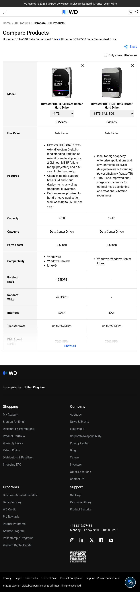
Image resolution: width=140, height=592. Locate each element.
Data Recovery (12, 502)
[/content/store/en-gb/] (70, 11)
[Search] (137, 11)
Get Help (75, 495)
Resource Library (81, 502)
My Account (10, 414)
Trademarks (31, 578)
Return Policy (11, 450)
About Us (76, 414)
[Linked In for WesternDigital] (81, 540)
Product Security (80, 509)
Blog (73, 450)
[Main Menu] (5, 11)
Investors (76, 464)
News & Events (79, 421)
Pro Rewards (11, 516)
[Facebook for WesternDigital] (101, 540)
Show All (70, 346)
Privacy (7, 578)
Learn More (110, 3)
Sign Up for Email (14, 421)
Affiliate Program (14, 531)
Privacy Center (79, 443)
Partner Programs (14, 524)
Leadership (77, 429)
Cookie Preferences (108, 578)
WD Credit (9, 509)
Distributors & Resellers (18, 457)
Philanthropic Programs (18, 538)
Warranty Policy (13, 443)
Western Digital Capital (17, 545)
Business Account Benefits (20, 495)
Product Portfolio (14, 436)
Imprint (90, 578)
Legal (18, 578)
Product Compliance (71, 578)
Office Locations (80, 472)
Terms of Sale (49, 578)
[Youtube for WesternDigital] (111, 540)
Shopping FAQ (12, 464)
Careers (75, 457)
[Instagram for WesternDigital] (72, 540)
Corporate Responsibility (85, 436)
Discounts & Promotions (18, 429)
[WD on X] (91, 540)
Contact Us (77, 479)
